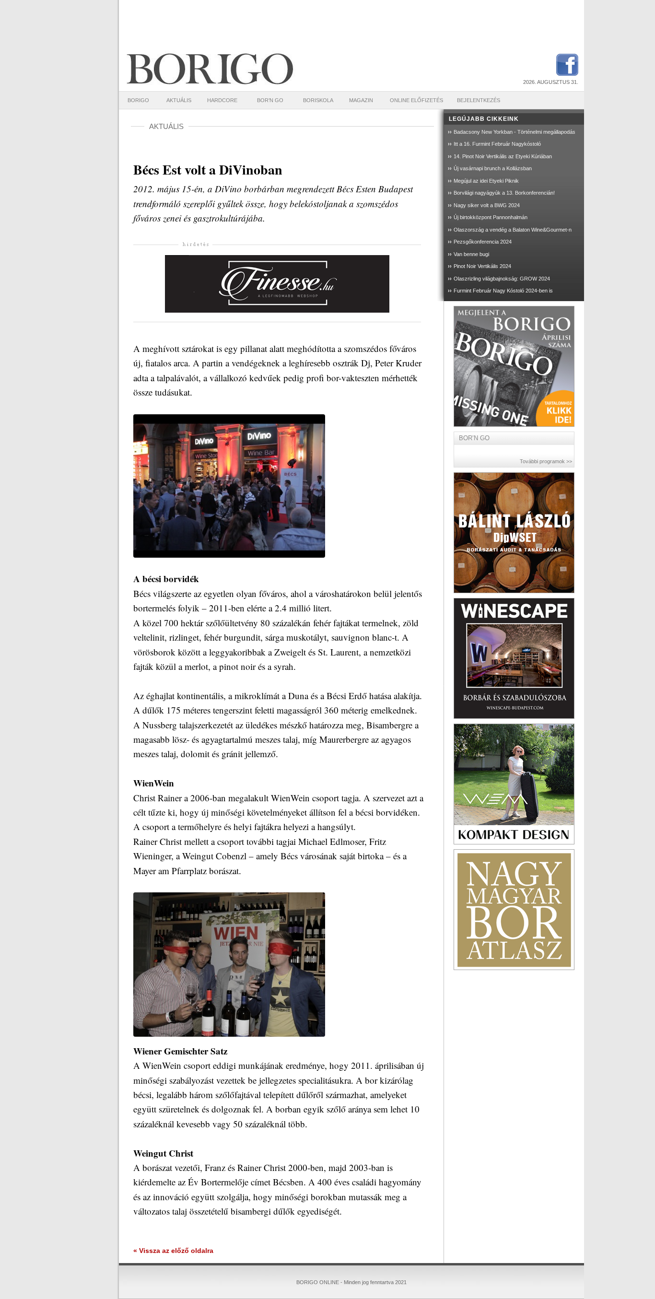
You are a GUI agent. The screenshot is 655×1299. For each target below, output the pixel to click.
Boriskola (318, 100)
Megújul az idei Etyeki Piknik (486, 181)
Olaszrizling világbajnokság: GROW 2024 (502, 278)
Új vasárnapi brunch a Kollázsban (493, 168)
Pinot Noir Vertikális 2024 (482, 266)
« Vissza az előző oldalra (173, 1250)
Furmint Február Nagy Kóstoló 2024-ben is (503, 290)
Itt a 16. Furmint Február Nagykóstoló (497, 144)
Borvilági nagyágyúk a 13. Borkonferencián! (504, 193)
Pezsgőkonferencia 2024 (483, 242)
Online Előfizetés (416, 100)
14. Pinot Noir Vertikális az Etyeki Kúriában (503, 156)
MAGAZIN (361, 100)
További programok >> (546, 461)
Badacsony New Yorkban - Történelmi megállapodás (514, 132)
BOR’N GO (270, 100)
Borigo (138, 100)
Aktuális (178, 100)
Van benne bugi (471, 254)
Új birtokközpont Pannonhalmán (490, 217)
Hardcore (222, 100)
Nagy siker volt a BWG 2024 (487, 205)
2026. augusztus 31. (550, 82)
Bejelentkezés (478, 100)
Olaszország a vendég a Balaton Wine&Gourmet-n (513, 230)
